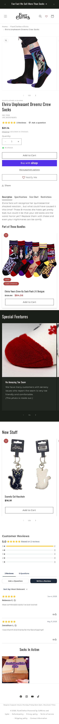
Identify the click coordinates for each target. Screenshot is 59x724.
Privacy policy (32, 714)
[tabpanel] (29, 211)
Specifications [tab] (20, 197)
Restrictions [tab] (46, 197)
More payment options (29, 170)
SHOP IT (16, 670)
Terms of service (47, 714)
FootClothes (22, 711)
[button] (5, 16)
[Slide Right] (36, 95)
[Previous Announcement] (5, 4)
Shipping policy (21, 718)
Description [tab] (7, 197)
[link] (15, 669)
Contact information (38, 718)
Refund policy (17, 714)
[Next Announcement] (54, 4)
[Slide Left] (23, 95)
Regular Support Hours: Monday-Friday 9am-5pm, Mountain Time (29, 705)
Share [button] (8, 185)
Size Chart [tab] (34, 197)
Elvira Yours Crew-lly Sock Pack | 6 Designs (24, 291)
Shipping (5, 132)
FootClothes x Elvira (19, 27)
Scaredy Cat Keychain (15, 496)
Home (5, 27)
